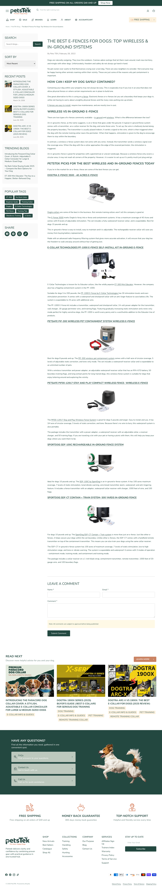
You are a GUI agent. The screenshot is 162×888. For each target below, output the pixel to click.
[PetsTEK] (20, 11)
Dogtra (9, 206)
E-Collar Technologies (23, 206)
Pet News (10, 211)
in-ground (98, 117)
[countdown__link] (142, 19)
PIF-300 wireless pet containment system (96, 358)
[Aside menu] (8, 11)
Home (7, 27)
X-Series (28, 215)
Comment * (52, 601)
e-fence (85, 96)
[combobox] (58, 9)
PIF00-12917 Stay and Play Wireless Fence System (73, 420)
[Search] (37, 9)
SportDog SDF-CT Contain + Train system (93, 534)
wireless (110, 117)
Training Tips (22, 211)
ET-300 (9, 197)
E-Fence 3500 (57, 217)
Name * (50, 589)
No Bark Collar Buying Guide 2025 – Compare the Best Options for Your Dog (19, 168)
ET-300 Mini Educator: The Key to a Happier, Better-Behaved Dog (20, 177)
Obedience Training (13, 215)
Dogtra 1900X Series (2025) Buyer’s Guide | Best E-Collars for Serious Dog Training (24, 112)
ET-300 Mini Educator (123, 284)
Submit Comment (58, 633)
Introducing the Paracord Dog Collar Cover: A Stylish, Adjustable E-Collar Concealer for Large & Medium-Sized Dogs (24, 89)
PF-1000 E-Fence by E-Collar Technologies (100, 293)
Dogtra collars (53, 212)
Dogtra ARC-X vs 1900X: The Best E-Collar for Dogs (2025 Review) (22, 130)
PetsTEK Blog (15, 27)
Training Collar (27, 202)
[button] (153, 10)
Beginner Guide (12, 202)
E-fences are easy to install (59, 105)
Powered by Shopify (23, 884)
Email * (105, 589)
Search (38, 44)
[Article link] (30, 681)
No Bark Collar (21, 197)
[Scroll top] (159, 885)
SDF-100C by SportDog (90, 481)
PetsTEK (13, 884)
